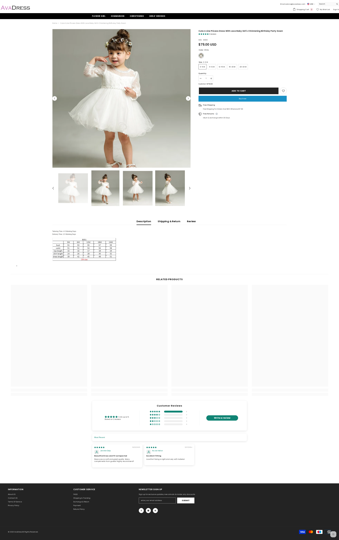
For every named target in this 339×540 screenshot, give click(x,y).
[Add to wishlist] (283, 91)
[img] (99, 447)
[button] (54, 98)
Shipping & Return (169, 221)
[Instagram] (148, 510)
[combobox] (326, 4)
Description (144, 221)
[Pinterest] (155, 510)
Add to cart (238, 91)
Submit (186, 500)
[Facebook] (141, 510)
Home (54, 23)
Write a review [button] (222, 417)
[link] (49, 390)
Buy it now (242, 99)
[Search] (328, 4)
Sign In (336, 9)
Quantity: (203, 73)
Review (191, 221)
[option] (121, 98)
